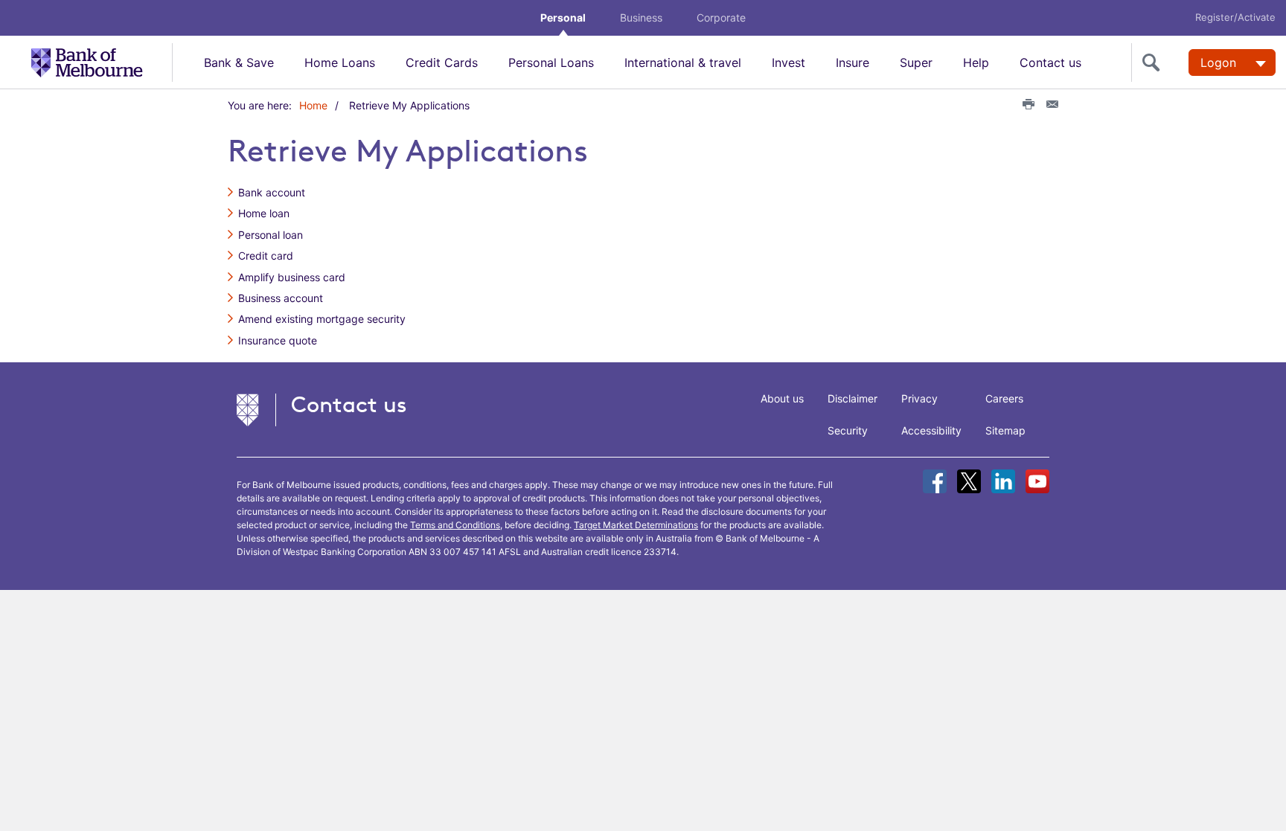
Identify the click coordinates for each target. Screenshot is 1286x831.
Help (976, 62)
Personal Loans (551, 62)
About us (782, 398)
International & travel (682, 62)
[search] (1154, 62)
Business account (280, 298)
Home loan (263, 213)
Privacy (919, 398)
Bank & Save (239, 62)
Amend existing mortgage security (322, 318)
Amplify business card (291, 277)
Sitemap (1005, 430)
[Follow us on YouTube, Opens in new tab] (1037, 481)
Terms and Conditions (455, 524)
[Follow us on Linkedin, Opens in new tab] (1003, 481)
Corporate (721, 17)
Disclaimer (852, 398)
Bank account (271, 192)
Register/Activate (1235, 17)
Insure (852, 62)
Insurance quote (277, 340)
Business (641, 17)
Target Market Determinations (636, 524)
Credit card (265, 255)
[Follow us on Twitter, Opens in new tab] (969, 481)
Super (916, 62)
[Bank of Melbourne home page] (101, 62)
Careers (1004, 398)
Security (848, 430)
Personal (563, 17)
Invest (788, 62)
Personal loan (270, 234)
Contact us (1050, 62)
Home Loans (339, 62)
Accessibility (931, 430)
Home (313, 105)
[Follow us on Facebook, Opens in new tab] (935, 481)
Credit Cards (442, 62)
